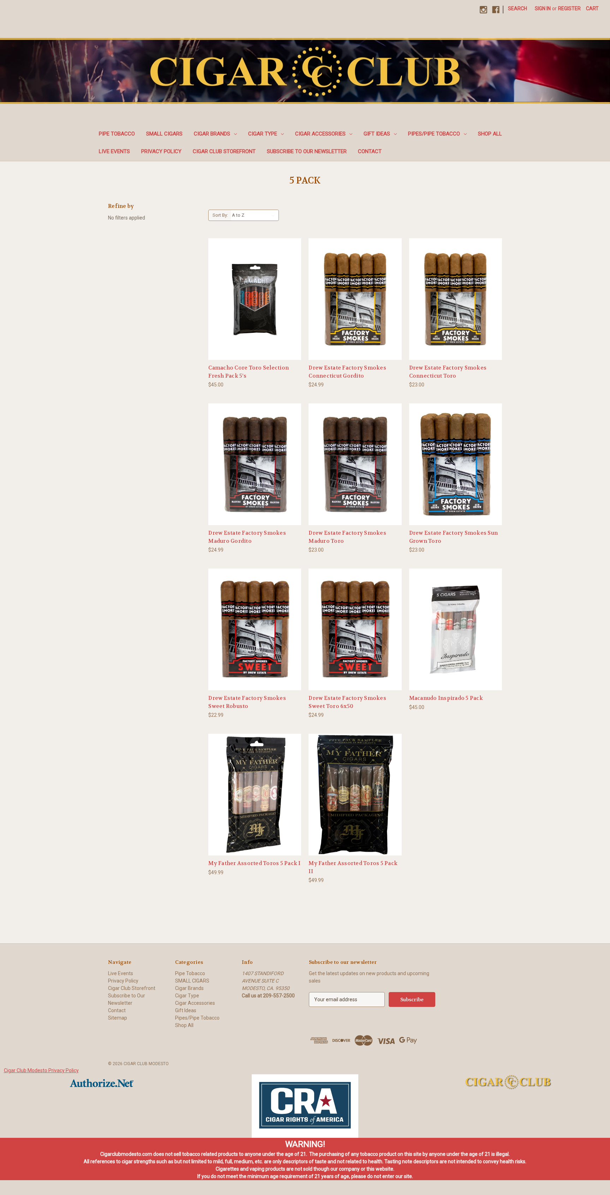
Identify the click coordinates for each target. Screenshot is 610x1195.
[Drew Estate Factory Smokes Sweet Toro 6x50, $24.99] (355, 629)
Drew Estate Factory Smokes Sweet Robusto (247, 702)
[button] (305, 1106)
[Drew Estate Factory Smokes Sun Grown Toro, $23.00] (455, 464)
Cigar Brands (212, 134)
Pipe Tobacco (117, 134)
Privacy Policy (161, 151)
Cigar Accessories (320, 134)
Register (569, 8)
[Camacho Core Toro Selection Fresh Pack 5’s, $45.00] (254, 299)
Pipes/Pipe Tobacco (434, 134)
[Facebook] (496, 9)
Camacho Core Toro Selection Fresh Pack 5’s (248, 371)
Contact (370, 151)
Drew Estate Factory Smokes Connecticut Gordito (347, 371)
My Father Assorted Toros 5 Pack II (353, 867)
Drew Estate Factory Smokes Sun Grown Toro (453, 537)
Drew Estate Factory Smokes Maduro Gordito (247, 537)
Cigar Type (262, 134)
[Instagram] (483, 9)
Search (517, 8)
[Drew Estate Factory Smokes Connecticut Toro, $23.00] (455, 299)
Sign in (543, 8)
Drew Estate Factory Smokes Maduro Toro (347, 537)
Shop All (490, 134)
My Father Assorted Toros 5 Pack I (254, 863)
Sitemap (117, 1018)
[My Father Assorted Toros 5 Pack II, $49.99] (355, 794)
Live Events (114, 151)
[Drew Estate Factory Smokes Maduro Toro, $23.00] (355, 464)
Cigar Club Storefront (224, 151)
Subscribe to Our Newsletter (307, 151)
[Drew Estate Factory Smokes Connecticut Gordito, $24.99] (355, 299)
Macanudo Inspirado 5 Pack (446, 698)
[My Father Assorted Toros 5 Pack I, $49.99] (254, 794)
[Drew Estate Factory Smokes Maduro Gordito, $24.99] (254, 464)
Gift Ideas (377, 134)
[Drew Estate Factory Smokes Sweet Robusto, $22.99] (254, 629)
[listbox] (255, 215)
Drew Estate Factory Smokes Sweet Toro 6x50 (347, 702)
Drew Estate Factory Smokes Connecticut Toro (448, 371)
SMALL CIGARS (164, 134)
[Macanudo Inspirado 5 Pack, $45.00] (455, 629)
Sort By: (220, 215)
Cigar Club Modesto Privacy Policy (41, 1070)
